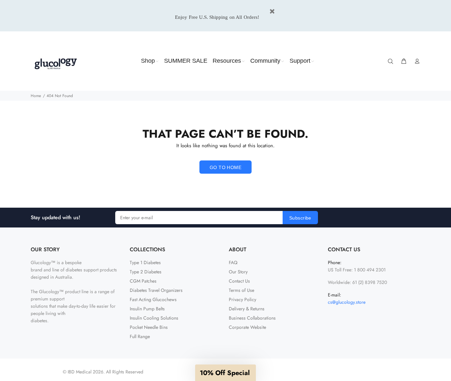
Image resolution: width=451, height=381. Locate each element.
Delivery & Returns (246, 308)
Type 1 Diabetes (145, 262)
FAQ (233, 262)
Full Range (140, 336)
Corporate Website (247, 327)
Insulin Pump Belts (147, 308)
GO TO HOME (225, 167)
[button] (225, 372)
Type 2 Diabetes (145, 271)
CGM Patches (143, 281)
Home (36, 96)
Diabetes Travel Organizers (156, 290)
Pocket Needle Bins (149, 327)
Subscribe (300, 218)
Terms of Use (241, 290)
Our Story (238, 271)
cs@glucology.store (346, 302)
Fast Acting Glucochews (153, 299)
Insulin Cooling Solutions (154, 318)
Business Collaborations (252, 318)
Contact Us (239, 281)
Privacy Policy (242, 299)
